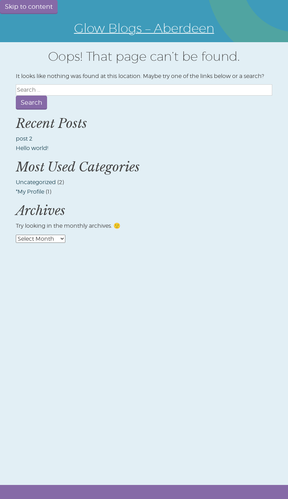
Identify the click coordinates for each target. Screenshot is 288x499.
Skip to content (29, 6)
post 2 (24, 138)
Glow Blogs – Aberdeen (144, 27)
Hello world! (32, 148)
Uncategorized (36, 182)
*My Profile (30, 191)
